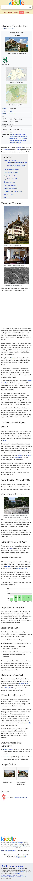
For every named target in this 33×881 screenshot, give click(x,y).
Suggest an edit (21, 857)
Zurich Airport (18, 457)
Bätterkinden (18, 134)
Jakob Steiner (7, 757)
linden (11, 548)
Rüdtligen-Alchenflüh (15, 140)
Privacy (21, 875)
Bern (10, 111)
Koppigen (18, 136)
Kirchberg (12, 136)
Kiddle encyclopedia (17, 842)
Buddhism (12, 688)
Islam (6, 688)
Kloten (20, 455)
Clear (26, 7)
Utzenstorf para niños (20, 797)
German (7, 566)
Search (30, 7)
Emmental (12, 114)
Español (27, 12)
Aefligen (11, 134)
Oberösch (24, 138)
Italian (25, 568)
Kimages (16, 12)
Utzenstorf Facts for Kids (8, 850)
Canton (4, 111)
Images (10, 12)
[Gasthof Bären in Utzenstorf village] (16, 44)
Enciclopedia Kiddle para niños (17, 877)
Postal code (5, 132)
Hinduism (21, 688)
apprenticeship (26, 723)
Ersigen (24, 134)
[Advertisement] (16, 19)
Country (4, 108)
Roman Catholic (24, 683)
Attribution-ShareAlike (18, 846)
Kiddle (3, 875)
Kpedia (21, 12)
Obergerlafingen (13, 138)
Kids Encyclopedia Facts (8, 28)
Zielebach (18, 143)
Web (5, 12)
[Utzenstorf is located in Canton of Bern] (16, 94)
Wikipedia (22, 872)
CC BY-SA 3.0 (19, 868)
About (15, 875)
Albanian (19, 568)
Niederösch (24, 136)
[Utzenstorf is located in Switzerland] (16, 74)
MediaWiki (17, 873)
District (4, 113)
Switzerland (19, 147)
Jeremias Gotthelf (8, 749)
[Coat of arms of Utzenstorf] (5, 59)
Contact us (4, 877)
